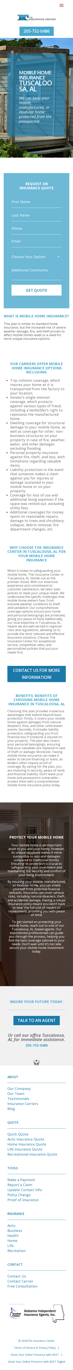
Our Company (19, 1088)
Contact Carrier (20, 1281)
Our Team (15, 1093)
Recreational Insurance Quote (32, 1154)
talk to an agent (37, 1020)
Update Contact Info (24, 1189)
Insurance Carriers (22, 1103)
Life (10, 1245)
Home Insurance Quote (26, 1144)
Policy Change (19, 1194)
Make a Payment (21, 1179)
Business (14, 1230)
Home (12, 1240)
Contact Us (16, 1276)
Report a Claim (19, 1184)
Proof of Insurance (23, 1199)
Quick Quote (17, 1134)
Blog (11, 1108)
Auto (11, 1225)
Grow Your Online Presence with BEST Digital (36, 1361)
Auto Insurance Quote (25, 1139)
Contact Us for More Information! (36, 674)
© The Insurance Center (36, 1341)
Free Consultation (22, 1286)
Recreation (16, 1250)
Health (12, 1235)
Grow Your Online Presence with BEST (35, 1354)
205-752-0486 (37, 31)
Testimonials (18, 1098)
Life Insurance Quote (24, 1149)
